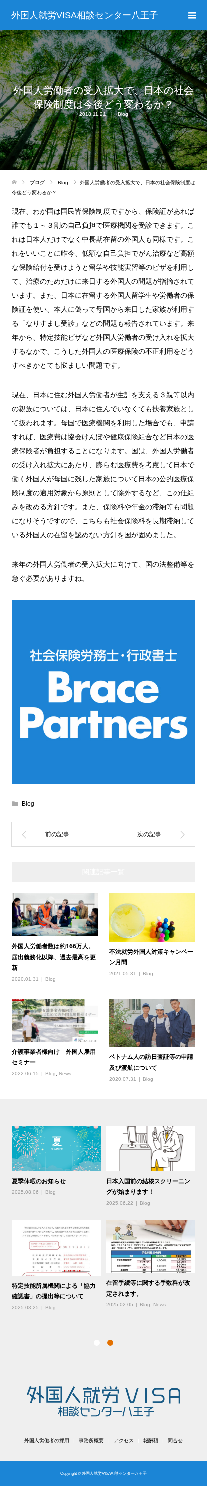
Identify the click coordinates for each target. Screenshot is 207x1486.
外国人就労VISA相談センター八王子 (84, 15)
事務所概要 (91, 1440)
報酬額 (150, 1440)
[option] (106, 1219)
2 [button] (110, 1343)
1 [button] (97, 1343)
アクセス (124, 1440)
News (65, 1073)
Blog (123, 114)
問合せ (175, 1440)
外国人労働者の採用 (46, 1440)
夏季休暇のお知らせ (39, 1181)
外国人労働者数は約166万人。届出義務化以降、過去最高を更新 (54, 957)
